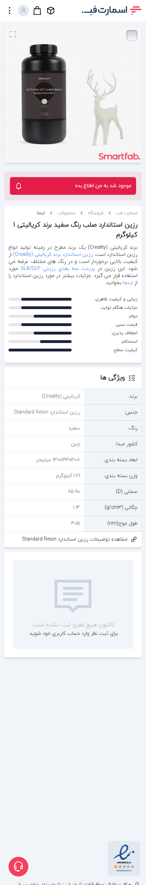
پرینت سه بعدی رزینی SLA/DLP (58, 268)
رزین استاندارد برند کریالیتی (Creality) (53, 254)
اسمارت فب (126, 213)
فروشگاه (95, 213)
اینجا (41, 213)
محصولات (66, 213)
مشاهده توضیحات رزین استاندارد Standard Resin (75, 539)
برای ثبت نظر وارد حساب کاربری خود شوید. (73, 633)
